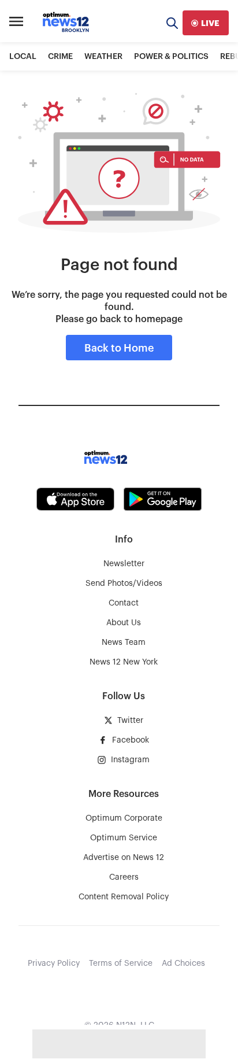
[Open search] (172, 22)
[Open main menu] (16, 23)
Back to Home (119, 348)
